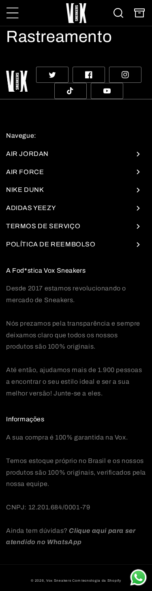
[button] (12, 12)
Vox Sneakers (58, 581)
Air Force (25, 171)
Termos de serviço (43, 226)
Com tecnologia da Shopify (96, 581)
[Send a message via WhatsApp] (138, 577)
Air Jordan (27, 153)
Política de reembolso (51, 244)
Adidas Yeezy (31, 207)
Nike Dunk (25, 189)
